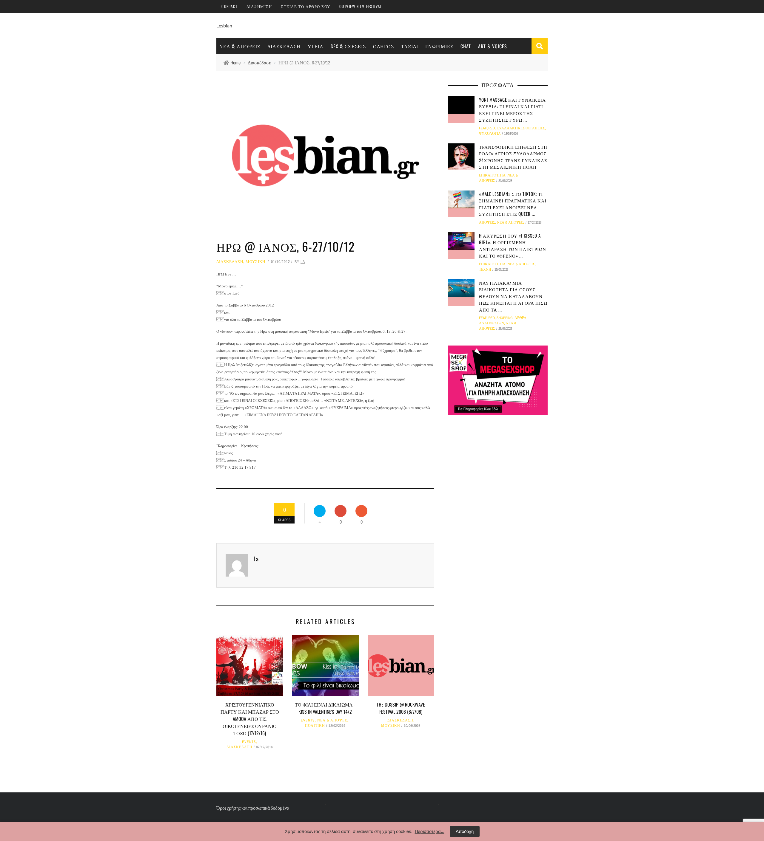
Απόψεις (487, 222)
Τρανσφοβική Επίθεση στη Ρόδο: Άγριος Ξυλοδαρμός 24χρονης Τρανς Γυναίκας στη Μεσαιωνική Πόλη (513, 156)
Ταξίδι (409, 46)
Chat (465, 46)
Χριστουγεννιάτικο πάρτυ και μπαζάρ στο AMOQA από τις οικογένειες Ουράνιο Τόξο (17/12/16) (250, 719)
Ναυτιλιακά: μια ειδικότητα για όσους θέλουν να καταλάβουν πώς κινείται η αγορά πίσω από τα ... (513, 296)
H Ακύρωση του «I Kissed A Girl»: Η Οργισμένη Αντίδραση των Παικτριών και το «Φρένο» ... (512, 245)
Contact (229, 6)
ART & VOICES (492, 46)
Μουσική (255, 261)
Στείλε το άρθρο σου (305, 6)
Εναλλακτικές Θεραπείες (521, 128)
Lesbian (224, 25)
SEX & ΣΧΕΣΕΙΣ (348, 46)
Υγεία (316, 46)
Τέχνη (485, 269)
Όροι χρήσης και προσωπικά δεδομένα (252, 808)
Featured (487, 128)
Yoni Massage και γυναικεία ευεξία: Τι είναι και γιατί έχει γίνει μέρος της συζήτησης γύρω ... (512, 109)
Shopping (505, 317)
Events (249, 741)
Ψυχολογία (490, 133)
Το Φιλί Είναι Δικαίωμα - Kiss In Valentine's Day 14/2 (325, 708)
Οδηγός (383, 46)
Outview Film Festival (360, 6)
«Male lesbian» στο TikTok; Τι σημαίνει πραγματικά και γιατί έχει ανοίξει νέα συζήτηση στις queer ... (512, 203)
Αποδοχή (465, 831)
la (303, 261)
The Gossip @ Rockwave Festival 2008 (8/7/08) (401, 708)
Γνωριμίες (439, 46)
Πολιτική (315, 725)
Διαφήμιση (259, 6)
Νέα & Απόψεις (239, 46)
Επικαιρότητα (492, 175)
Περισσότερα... (429, 831)
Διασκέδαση (284, 46)
